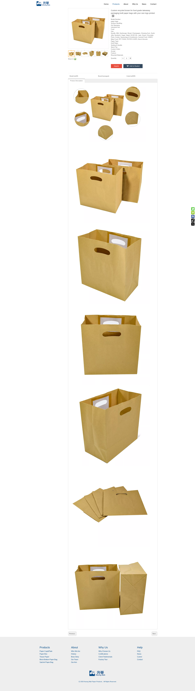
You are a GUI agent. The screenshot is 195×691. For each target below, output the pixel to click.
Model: (72, 76)
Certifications (103, 654)
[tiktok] (192, 220)
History (73, 654)
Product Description (76, 81)
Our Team (74, 659)
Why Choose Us (104, 651)
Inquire (116, 66)
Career (139, 657)
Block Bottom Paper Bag (48, 659)
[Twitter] (192, 224)
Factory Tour (103, 659)
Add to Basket (134, 66)
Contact (140, 659)
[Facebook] (192, 216)
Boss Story (75, 657)
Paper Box (43, 654)
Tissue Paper (44, 657)
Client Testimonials (105, 657)
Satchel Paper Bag (46, 662)
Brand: (100, 76)
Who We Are (75, 651)
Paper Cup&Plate (46, 651)
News (139, 654)
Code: (128, 76)
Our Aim (74, 662)
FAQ (138, 651)
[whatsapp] (192, 209)
